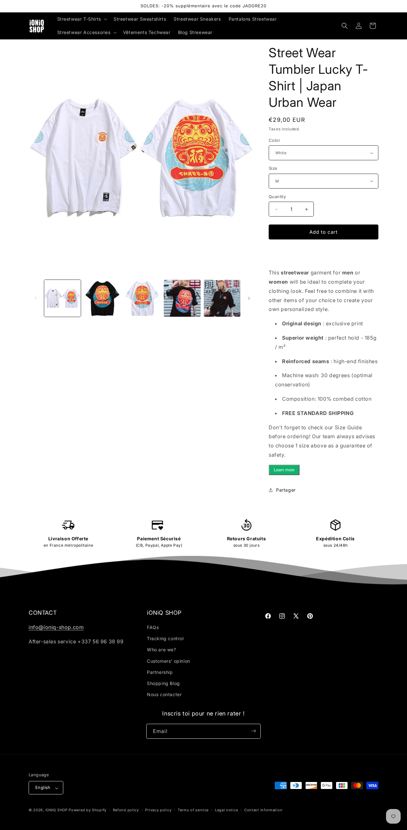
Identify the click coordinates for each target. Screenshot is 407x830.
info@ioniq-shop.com (56, 627)
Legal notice (226, 810)
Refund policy (126, 810)
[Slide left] (36, 298)
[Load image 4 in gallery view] (182, 298)
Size (273, 168)
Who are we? (161, 650)
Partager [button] (286, 490)
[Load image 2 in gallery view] (102, 298)
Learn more (284, 469)
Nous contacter (164, 694)
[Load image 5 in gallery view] (222, 298)
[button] (81, 19)
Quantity (277, 196)
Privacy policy (158, 810)
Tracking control (165, 638)
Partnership (160, 672)
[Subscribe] (253, 730)
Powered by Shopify (88, 810)
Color (274, 140)
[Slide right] (249, 298)
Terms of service (193, 810)
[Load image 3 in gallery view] (142, 298)
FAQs (153, 627)
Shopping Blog (163, 683)
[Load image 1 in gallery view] (62, 298)
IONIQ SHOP (56, 810)
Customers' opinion (168, 661)
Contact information (263, 810)
